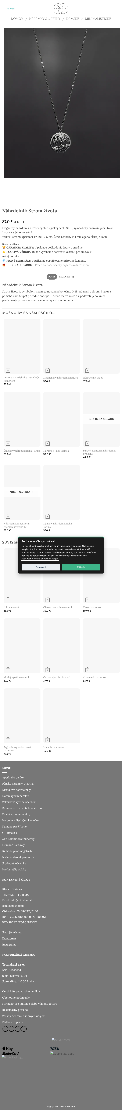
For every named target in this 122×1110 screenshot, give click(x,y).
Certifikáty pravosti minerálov (21, 991)
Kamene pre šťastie (14, 826)
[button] (8, 9)
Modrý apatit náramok (16, 677)
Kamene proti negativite (17, 851)
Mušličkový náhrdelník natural (61, 377)
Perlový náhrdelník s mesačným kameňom (22, 379)
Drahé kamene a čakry (16, 814)
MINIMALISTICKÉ (98, 19)
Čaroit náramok (92, 607)
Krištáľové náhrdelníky (16, 790)
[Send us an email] (18, 1029)
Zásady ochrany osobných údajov (23, 1016)
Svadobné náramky (14, 863)
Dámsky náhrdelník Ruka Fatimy (57, 525)
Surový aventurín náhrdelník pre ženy (99, 452)
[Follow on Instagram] (11, 1029)
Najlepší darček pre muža (18, 857)
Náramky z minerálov (15, 796)
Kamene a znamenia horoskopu (22, 808)
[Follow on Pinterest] (24, 1029)
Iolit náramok (11, 607)
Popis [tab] (52, 276)
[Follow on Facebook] (5, 1029)
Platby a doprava (12, 1022)
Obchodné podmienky (16, 997)
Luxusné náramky (13, 845)
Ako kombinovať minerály (18, 839)
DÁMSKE (72, 19)
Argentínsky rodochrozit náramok (18, 749)
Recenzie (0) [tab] (66, 276)
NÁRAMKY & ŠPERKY (44, 19)
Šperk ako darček (13, 777)
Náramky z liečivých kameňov (20, 820)
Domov (17, 19)
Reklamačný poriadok (15, 1009)
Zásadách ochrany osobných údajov (40, 558)
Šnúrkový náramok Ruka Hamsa (22, 450)
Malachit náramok (53, 747)
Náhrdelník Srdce (93, 377)
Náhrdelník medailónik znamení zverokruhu (17, 525)
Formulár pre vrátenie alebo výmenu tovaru (29, 1003)
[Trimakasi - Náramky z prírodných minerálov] (61, 8)
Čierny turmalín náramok (57, 607)
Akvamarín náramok (94, 677)
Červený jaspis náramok (57, 677)
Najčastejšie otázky (14, 869)
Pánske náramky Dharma (17, 783)
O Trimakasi (10, 832)
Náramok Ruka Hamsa (56, 450)
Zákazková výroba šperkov (18, 802)
